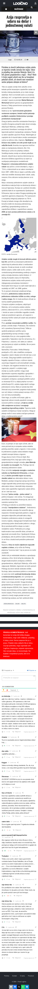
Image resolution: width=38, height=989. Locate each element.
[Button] (6, 9)
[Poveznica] (35, 3)
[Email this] (11, 987)
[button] (4, 3)
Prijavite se (32, 670)
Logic (10, 59)
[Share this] (15, 987)
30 (27, 59)
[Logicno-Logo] (20, 3)
